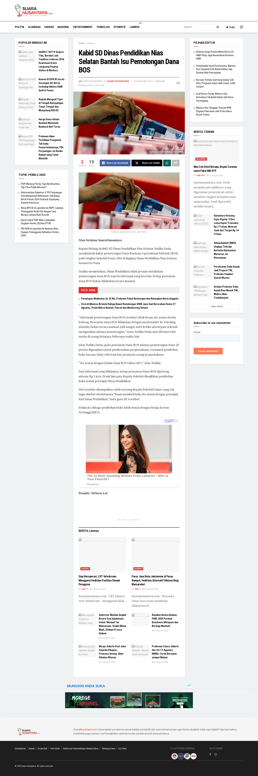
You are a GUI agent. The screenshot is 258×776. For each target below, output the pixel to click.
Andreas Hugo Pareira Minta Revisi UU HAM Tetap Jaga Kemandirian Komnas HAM (215, 55)
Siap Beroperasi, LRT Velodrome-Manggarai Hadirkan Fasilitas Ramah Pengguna (99, 580)
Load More (216, 306)
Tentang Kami (108, 748)
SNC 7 (84, 589)
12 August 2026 (107, 662)
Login (231, 27)
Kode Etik (42, 748)
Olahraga (34, 27)
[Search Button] (218, 27)
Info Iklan (55, 748)
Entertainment (83, 27)
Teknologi (103, 27)
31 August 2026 (216, 175)
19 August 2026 (160, 631)
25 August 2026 (151, 589)
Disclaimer (20, 748)
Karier (32, 748)
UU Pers (122, 748)
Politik (19, 27)
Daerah (49, 27)
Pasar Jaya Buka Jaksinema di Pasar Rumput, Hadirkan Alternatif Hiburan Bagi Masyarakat (155, 580)
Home (81, 43)
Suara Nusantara (118, 81)
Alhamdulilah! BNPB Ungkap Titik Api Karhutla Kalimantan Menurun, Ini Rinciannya (225, 250)
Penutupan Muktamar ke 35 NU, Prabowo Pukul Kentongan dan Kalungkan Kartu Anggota (129, 298)
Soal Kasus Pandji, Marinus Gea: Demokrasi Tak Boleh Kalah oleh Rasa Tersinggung (214, 97)
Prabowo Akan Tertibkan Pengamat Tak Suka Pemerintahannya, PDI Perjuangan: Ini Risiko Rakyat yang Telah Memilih (51, 147)
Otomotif (120, 27)
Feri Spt (201, 175)
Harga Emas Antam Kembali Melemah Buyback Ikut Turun (49, 123)
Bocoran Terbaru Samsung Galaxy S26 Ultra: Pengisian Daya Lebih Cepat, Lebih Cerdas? (215, 83)
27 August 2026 (98, 589)
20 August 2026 (107, 638)
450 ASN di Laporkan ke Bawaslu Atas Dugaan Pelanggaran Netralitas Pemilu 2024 (40, 232)
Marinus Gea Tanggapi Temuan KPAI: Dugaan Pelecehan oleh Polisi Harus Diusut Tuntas (214, 111)
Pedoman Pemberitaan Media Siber (80, 748)
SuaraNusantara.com (85, 729)
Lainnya (134, 27)
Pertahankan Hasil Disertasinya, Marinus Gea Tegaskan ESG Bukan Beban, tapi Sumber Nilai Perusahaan (216, 69)
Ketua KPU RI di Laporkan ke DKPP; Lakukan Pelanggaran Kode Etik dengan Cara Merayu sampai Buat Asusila (42, 211)
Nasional (63, 27)
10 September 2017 (143, 81)
